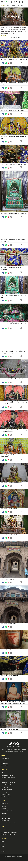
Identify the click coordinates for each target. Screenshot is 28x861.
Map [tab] (8, 5)
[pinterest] (8, 63)
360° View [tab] (20, 5)
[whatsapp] (6, 63)
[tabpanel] (14, 372)
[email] (11, 63)
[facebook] (3, 63)
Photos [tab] (3, 5)
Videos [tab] (13, 5)
